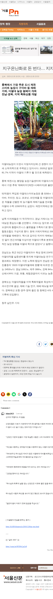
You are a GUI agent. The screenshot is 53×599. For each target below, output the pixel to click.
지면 (44, 577)
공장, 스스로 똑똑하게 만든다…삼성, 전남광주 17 (23, 371)
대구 (43, 38)
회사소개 (29, 580)
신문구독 (29, 577)
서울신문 (3, 2)
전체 (25, 38)
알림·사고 (38, 580)
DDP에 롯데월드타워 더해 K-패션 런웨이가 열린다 (24, 368)
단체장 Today (8, 30)
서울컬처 (46, 2)
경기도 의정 (47, 30)
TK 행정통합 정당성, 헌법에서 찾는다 (19, 361)
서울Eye (12, 2)
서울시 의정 (33, 30)
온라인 (48, 577)
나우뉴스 (21, 2)
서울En (29, 2)
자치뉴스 (21, 30)
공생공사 (37, 2)
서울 (31, 38)
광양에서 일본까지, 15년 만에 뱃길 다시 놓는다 (23, 374)
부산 (37, 38)
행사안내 (47, 580)
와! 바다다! (8, 364)
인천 (49, 38)
